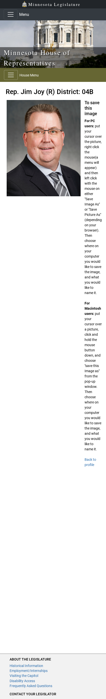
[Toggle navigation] (11, 14)
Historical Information (26, 666)
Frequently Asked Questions (31, 686)
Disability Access (22, 681)
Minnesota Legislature (54, 4)
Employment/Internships (29, 671)
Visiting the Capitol (24, 676)
